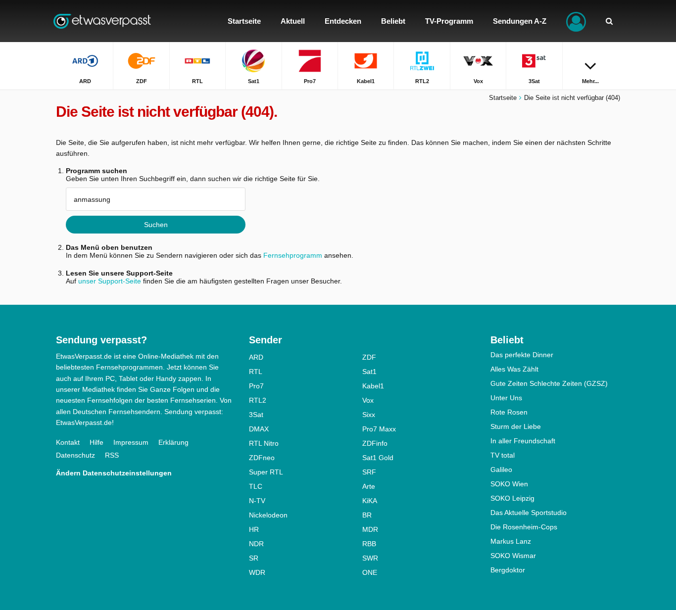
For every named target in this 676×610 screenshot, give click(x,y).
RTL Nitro (264, 443)
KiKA (369, 501)
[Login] (576, 21)
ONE (369, 572)
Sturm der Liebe (515, 426)
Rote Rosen (509, 412)
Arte (368, 486)
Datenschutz (75, 455)
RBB (369, 544)
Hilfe (96, 442)
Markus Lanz (510, 541)
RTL (255, 371)
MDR (370, 529)
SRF (369, 472)
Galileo (501, 469)
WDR (257, 572)
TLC (255, 486)
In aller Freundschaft (522, 441)
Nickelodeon (268, 515)
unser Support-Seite (109, 281)
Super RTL (266, 472)
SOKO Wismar (513, 556)
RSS (112, 455)
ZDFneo (262, 458)
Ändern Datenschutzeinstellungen (114, 473)
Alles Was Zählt (514, 369)
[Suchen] (609, 21)
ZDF (369, 357)
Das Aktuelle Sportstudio (528, 512)
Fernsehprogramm (292, 255)
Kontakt (68, 442)
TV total (502, 455)
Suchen (156, 225)
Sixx (368, 415)
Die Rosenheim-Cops (523, 527)
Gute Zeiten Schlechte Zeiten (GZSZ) (549, 383)
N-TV (257, 501)
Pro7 (256, 386)
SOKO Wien (509, 484)
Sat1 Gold (377, 458)
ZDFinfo (374, 443)
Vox (368, 400)
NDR (256, 544)
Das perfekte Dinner (521, 355)
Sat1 (369, 371)
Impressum (130, 442)
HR (254, 529)
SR (253, 558)
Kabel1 (373, 386)
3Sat (256, 415)
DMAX (259, 429)
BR (367, 515)
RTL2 (257, 400)
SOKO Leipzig (512, 498)
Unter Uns (506, 398)
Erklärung (173, 442)
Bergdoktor (507, 570)
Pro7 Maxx (379, 429)
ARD (256, 357)
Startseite (503, 97)
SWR (370, 558)
